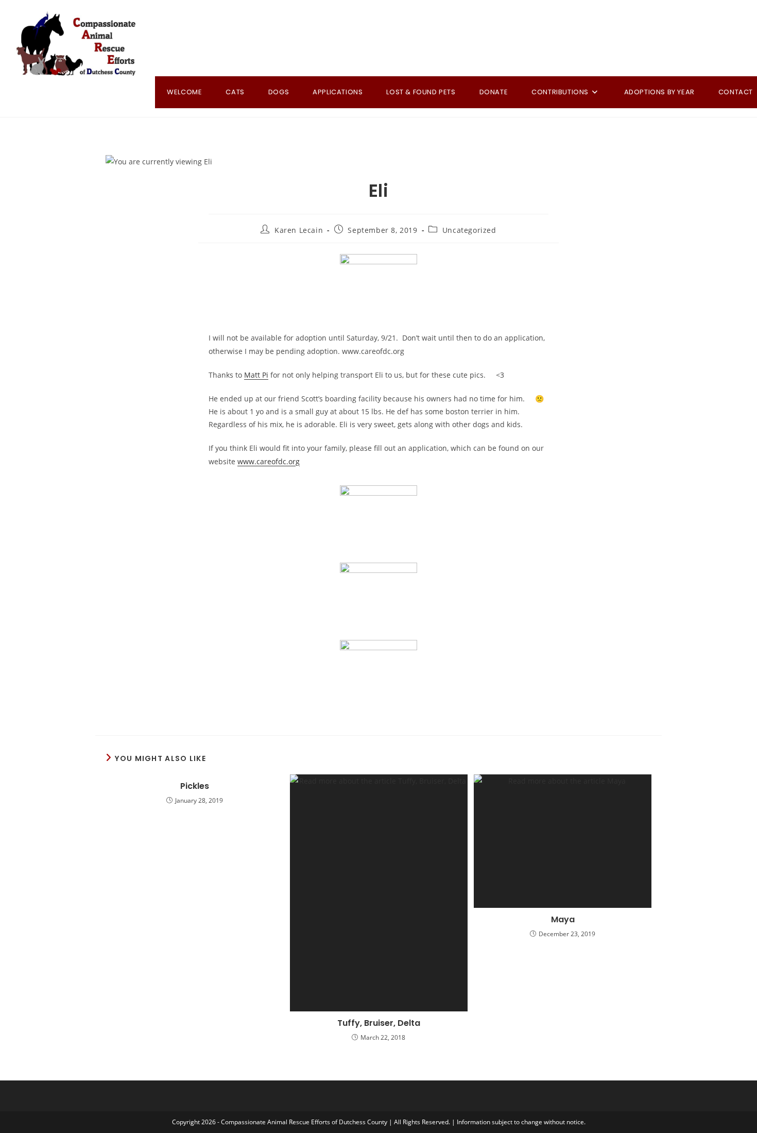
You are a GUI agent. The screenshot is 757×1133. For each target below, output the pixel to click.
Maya (563, 919)
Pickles (194, 786)
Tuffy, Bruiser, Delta (378, 1023)
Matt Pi (256, 375)
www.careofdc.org (268, 461)
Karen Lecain (298, 230)
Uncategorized (469, 230)
